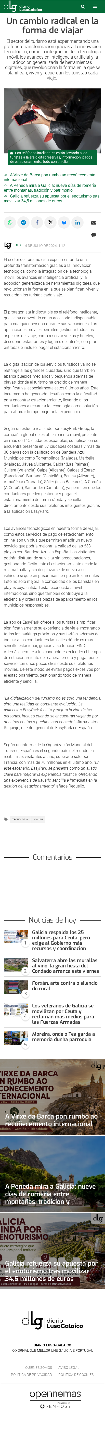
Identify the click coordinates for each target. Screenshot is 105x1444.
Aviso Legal (68, 1368)
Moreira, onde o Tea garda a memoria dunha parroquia (63, 1037)
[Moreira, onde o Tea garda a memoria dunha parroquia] (16, 1038)
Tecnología (20, 819)
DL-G (18, 245)
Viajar (38, 819)
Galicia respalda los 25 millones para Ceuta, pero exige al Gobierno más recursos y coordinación (61, 940)
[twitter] (56, 1338)
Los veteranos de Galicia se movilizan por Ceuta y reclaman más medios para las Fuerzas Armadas (63, 1014)
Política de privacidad (31, 1375)
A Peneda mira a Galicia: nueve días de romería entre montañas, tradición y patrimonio (50, 187)
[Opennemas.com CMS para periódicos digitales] (55, 1400)
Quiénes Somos (38, 1368)
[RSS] (64, 1338)
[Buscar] (83, 6)
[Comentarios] (94, 235)
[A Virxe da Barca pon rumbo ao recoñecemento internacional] (52, 1097)
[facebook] (48, 1338)
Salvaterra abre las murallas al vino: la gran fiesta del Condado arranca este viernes (65, 965)
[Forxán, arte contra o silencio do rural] (16, 987)
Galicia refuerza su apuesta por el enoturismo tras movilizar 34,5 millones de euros (51, 1271)
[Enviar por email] (94, 222)
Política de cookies (76, 1375)
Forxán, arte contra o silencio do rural (65, 986)
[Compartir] (10, 222)
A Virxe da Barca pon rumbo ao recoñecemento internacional (51, 1120)
